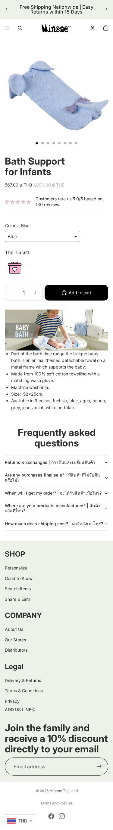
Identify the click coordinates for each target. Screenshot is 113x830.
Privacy (12, 701)
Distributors (16, 650)
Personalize (16, 567)
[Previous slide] (6, 9)
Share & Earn (17, 598)
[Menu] (7, 28)
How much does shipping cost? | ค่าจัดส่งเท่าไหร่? (54, 523)
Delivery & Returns (23, 680)
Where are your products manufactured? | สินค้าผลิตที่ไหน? (52, 508)
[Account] (92, 28)
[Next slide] (106, 9)
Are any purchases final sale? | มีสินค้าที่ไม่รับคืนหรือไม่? (52, 477)
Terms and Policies (56, 803)
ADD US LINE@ (20, 709)
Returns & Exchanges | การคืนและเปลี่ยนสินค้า (50, 462)
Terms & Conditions (24, 690)
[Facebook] (51, 816)
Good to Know (19, 578)
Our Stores (15, 639)
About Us (14, 629)
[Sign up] (99, 766)
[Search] (20, 28)
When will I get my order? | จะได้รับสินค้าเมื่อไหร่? (53, 492)
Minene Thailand (63, 790)
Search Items (18, 588)
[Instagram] (61, 816)
